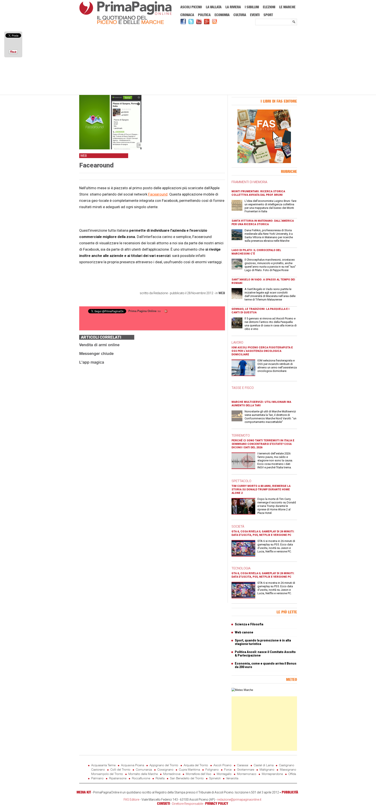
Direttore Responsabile (187, 803)
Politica (204, 15)
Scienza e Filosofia (249, 624)
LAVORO (237, 342)
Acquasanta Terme (103, 765)
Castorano (98, 769)
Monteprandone (272, 774)
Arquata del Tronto (196, 765)
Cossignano (165, 769)
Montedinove (171, 774)
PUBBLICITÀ (290, 792)
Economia (222, 15)
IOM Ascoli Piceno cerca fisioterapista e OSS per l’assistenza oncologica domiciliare (262, 351)
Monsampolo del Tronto (107, 774)
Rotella (160, 778)
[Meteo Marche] (242, 690)
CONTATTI (163, 803)
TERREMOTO (241, 435)
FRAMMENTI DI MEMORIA (249, 182)
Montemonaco (246, 774)
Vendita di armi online (99, 344)
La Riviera (233, 7)
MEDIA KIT (84, 792)
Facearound (158, 194)
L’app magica (91, 362)
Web (221, 293)
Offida (292, 774)
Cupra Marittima (189, 769)
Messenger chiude (96, 353)
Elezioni (269, 7)
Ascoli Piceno (191, 7)
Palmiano (97, 778)
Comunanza (144, 769)
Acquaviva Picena (132, 765)
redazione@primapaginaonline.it (239, 799)
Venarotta (232, 778)
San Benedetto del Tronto (187, 778)
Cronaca (187, 15)
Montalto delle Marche (143, 774)
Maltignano (267, 769)
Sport (268, 15)
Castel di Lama (264, 765)
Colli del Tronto (120, 769)
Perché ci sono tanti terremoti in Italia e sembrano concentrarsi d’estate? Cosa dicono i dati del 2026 (263, 444)
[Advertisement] (188, 60)
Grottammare (245, 769)
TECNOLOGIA (241, 568)
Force (228, 769)
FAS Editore (131, 799)
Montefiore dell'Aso (198, 774)
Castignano (286, 765)
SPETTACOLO (241, 481)
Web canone (244, 632)
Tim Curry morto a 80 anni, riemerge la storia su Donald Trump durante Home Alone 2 (261, 489)
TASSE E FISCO (243, 388)
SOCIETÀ (238, 526)
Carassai (242, 765)
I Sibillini (252, 7)
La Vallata (214, 7)
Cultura (239, 15)
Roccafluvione (141, 778)
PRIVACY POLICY (216, 803)
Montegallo (224, 774)
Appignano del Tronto (163, 765)
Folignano (212, 769)
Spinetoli (215, 778)
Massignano (288, 769)
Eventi (255, 15)
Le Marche (287, 7)
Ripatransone (117, 778)
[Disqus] (152, 422)
